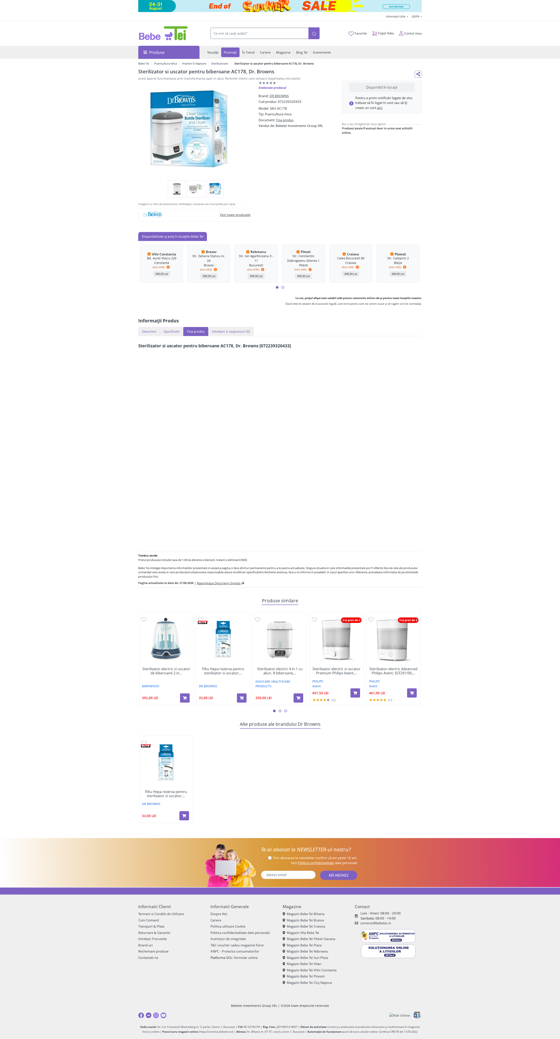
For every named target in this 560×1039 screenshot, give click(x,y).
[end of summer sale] (280, 6)
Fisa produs (285, 120)
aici (379, 107)
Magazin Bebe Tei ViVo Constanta (311, 970)
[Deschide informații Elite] (202, 622)
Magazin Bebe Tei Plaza (304, 945)
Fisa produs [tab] (196, 331)
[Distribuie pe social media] (418, 74)
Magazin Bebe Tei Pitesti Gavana (311, 939)
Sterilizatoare (219, 63)
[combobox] (259, 33)
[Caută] (313, 33)
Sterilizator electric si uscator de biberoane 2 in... (166, 671)
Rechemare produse (153, 951)
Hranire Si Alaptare (194, 63)
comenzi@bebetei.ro (375, 923)
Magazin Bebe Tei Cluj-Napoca (309, 982)
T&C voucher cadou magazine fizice (237, 945)
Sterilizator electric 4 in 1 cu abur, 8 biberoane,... (280, 671)
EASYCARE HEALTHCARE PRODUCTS (273, 683)
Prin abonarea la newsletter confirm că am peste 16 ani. (315, 858)
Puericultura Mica (165, 63)
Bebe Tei (143, 63)
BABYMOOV (150, 686)
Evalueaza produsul (272, 88)
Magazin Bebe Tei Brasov (305, 920)
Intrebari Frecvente (152, 939)
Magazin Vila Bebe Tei (303, 932)
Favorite (360, 33)
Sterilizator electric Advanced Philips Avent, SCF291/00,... (393, 671)
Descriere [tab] (149, 331)
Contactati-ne (148, 957)
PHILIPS (317, 681)
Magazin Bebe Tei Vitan (304, 964)
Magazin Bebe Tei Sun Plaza (307, 957)
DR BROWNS (279, 96)
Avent (316, 686)
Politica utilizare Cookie (227, 926)
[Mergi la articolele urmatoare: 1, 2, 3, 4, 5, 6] (277, 287)
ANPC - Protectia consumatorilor (234, 951)
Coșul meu (385, 33)
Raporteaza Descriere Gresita (219, 583)
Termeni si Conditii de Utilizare (161, 914)
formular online (246, 957)
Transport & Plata (151, 926)
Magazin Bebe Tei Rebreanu (307, 951)
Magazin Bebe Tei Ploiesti (306, 976)
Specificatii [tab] (172, 331)
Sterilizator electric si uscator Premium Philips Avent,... (336, 671)
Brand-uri (145, 945)
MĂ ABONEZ (338, 875)
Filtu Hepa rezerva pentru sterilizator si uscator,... (223, 671)
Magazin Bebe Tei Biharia (305, 914)
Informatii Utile (396, 16)
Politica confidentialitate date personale (240, 932)
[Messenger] (148, 1015)
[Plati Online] (399, 1015)
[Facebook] (141, 1015)
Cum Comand (148, 920)
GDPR (416, 16)
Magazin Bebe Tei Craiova (306, 926)
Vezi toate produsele (235, 215)
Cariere (215, 920)
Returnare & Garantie (154, 932)
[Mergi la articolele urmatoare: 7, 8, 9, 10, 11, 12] (283, 287)
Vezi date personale (324, 863)
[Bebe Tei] (163, 33)
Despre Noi (218, 914)
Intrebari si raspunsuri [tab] (231, 331)
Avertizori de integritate (228, 939)
